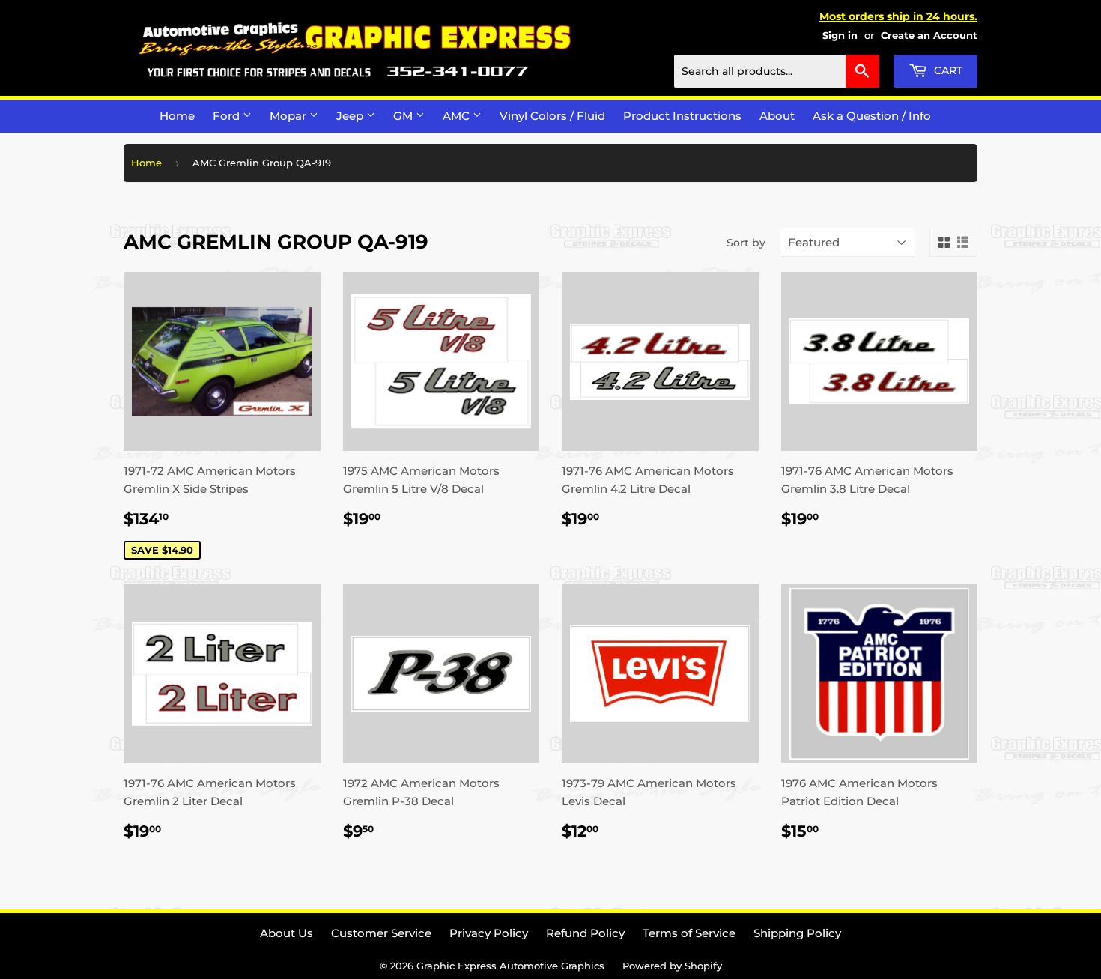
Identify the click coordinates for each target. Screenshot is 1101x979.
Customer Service (381, 933)
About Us (286, 933)
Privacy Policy (488, 933)
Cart (946, 70)
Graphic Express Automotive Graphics (510, 966)
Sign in (840, 35)
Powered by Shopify (672, 966)
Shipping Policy (797, 933)
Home (177, 116)
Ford (228, 116)
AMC (458, 116)
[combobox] (776, 71)
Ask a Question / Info (872, 116)
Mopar (289, 116)
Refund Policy (585, 933)
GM (404, 116)
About (777, 116)
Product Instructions (682, 116)
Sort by (746, 242)
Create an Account (929, 35)
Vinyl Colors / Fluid (552, 116)
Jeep (351, 116)
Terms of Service (689, 933)
